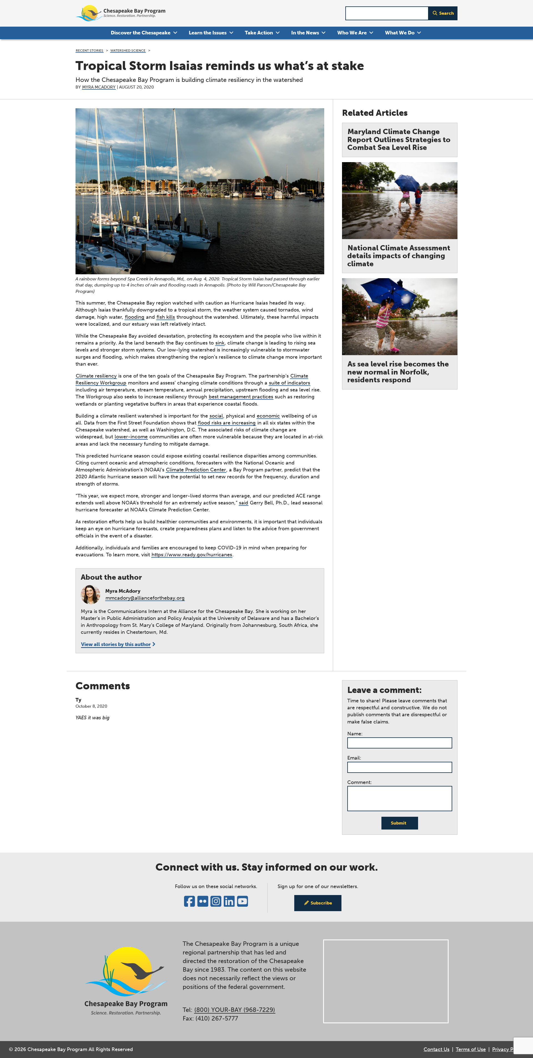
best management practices (241, 397)
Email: (354, 758)
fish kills (166, 317)
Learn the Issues (208, 33)
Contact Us (436, 1049)
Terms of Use (471, 1049)
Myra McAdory (98, 87)
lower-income (131, 437)
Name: (355, 734)
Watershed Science (127, 50)
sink (219, 343)
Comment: (359, 782)
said (243, 503)
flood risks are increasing (227, 423)
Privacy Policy (508, 1049)
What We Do (399, 33)
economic (268, 416)
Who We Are (352, 33)
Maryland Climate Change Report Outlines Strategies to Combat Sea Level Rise (399, 139)
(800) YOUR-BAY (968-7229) (234, 1010)
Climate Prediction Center (196, 470)
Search (446, 13)
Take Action (259, 33)
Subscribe (321, 903)
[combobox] (387, 13)
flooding (134, 317)
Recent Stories (89, 50)
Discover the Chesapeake (140, 33)
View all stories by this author (116, 644)
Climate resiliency (96, 376)
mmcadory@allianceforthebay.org (145, 598)
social (216, 416)
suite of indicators (289, 383)
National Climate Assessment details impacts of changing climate (398, 256)
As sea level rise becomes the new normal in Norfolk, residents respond (398, 372)
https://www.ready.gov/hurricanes (192, 555)
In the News (305, 33)
